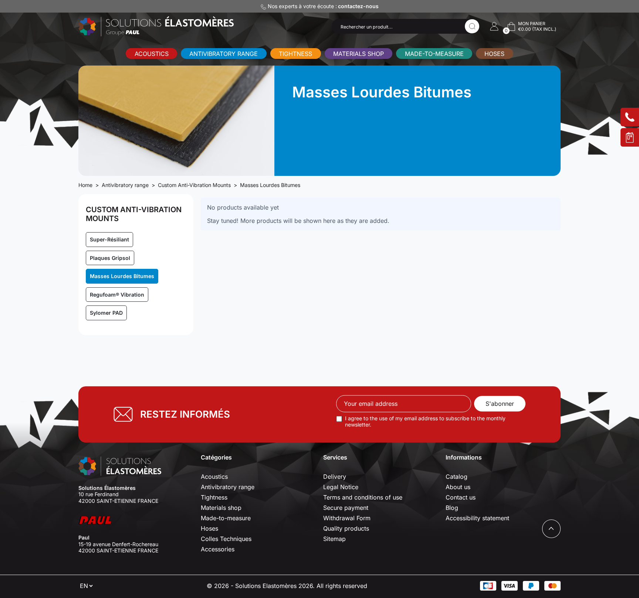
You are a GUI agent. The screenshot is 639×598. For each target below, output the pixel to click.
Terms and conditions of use (362, 497)
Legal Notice (340, 487)
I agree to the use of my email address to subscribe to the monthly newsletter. (425, 421)
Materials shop (358, 53)
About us (458, 487)
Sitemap (334, 538)
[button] (494, 26)
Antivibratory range (223, 53)
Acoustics (152, 53)
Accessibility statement (477, 518)
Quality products (346, 528)
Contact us (461, 497)
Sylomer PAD (106, 313)
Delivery (334, 476)
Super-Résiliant (109, 239)
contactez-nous (358, 6)
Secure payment (345, 507)
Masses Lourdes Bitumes (122, 276)
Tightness (295, 53)
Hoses (494, 53)
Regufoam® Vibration (117, 294)
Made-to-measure (434, 53)
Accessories (217, 549)
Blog (452, 507)
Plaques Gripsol (110, 258)
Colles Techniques (226, 538)
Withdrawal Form (347, 518)
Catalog (456, 476)
